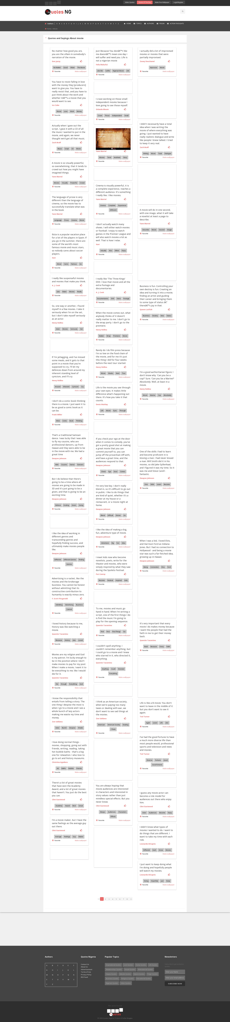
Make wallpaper (81, 71)
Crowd (82, 183)
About (59, 264)
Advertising (69, 605)
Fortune (158, 760)
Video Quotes (129, 2)
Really (79, 292)
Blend (103, 515)
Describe (146, 230)
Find (102, 631)
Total (160, 153)
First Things (116, 631)
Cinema (103, 205)
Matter (101, 336)
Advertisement (86, 969)
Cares (66, 264)
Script (67, 149)
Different (113, 210)
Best (74, 806)
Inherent (66, 387)
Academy (59, 806)
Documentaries (102, 298)
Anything (105, 669)
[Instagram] (55, 3)
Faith (168, 646)
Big (113, 543)
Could (113, 669)
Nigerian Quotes (112, 983)
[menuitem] (127, 23)
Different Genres (70, 560)
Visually (65, 183)
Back (146, 646)
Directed (121, 669)
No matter (57, 67)
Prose (66, 220)
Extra (119, 298)
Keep (168, 881)
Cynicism (75, 387)
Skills (152, 484)
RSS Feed (84, 977)
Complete (111, 205)
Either (117, 250)
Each (154, 850)
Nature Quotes (139, 974)
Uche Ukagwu (127, 1018)
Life (127, 71)
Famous (74, 264)
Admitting (59, 605)
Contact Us (85, 964)
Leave (155, 723)
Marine (152, 395)
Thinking (79, 421)
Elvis (163, 567)
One (146, 484)
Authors (150, 23)
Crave (100, 115)
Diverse (149, 760)
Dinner (118, 515)
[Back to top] (222, 1007)
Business (146, 316)
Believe (58, 505)
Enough (63, 684)
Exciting (66, 505)
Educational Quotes (144, 978)
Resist (59, 111)
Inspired (119, 580)
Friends (79, 768)
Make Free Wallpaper (162, 2)
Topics (139, 23)
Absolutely (167, 395)
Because (154, 646)
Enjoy (124, 250)
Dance (72, 464)
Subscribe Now (175, 983)
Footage (126, 298)
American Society (114, 725)
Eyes (115, 410)
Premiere (116, 336)
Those (107, 115)
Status (169, 316)
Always (102, 812)
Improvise (153, 67)
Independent (117, 115)
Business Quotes (112, 978)
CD (73, 149)
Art (58, 768)
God (81, 684)
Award (67, 806)
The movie (81, 67)
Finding (81, 560)
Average (58, 837)
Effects (113, 816)
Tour (123, 373)
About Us (84, 967)
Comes (122, 471)
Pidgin (161, 23)
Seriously (74, 329)
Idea (162, 316)
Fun (118, 543)
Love (65, 111)
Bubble (71, 768)
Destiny (155, 316)
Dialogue (168, 153)
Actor (58, 329)
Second (161, 230)
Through (123, 410)
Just (162, 881)
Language (58, 220)
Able (56, 464)
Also (110, 250)
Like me (100, 71)
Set (81, 329)
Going (81, 505)
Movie (162, 67)
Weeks (110, 373)
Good (65, 67)
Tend (109, 157)
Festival (110, 580)
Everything (113, 673)
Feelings (67, 837)
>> (131, 899)
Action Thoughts (177, 23)
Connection (154, 567)
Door (115, 471)
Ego (109, 471)
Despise (72, 728)
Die (57, 684)
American (101, 725)
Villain (72, 67)
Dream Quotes (130, 969)
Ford (169, 567)
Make (64, 292)
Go (81, 264)
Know (161, 850)
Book (71, 421)
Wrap (109, 336)
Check (103, 471)
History (67, 640)
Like (58, 292)
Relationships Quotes (114, 969)
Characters (122, 812)
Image (169, 230)
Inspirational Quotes (113, 965)
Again (148, 723)
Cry (82, 387)
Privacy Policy (86, 975)
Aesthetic (117, 157)
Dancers (80, 464)
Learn (159, 484)
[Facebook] (47, 3)
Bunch (64, 728)
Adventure (105, 543)
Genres (69, 564)
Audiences (112, 812)
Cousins (64, 464)
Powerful (73, 183)
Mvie (58, 421)
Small (126, 115)
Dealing (125, 725)
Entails (80, 728)
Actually (103, 250)
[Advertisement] (124, 13)
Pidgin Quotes (152, 974)
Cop (159, 395)
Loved (80, 640)
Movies (102, 157)
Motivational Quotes (145, 969)
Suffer (108, 71)
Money (79, 111)
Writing (145, 153)
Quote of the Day (145, 2)
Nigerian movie (118, 71)
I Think (113, 729)
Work (72, 111)
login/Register (178, 2)
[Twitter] (51, 3)
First (108, 631)
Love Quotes (128, 965)
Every (162, 646)
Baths (64, 768)
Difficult (110, 515)
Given (74, 505)
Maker (81, 837)
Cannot (69, 609)
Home (128, 23)
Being (146, 567)
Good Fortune (157, 765)
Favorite (57, 71)
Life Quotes (153, 965)
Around (57, 387)
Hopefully (154, 881)
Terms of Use (86, 972)
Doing (146, 881)
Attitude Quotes (125, 974)
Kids (126, 580)
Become (167, 484)
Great (81, 806)
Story (125, 157)
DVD (112, 298)
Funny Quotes (141, 965)
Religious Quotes (127, 978)
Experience (122, 205)
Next (117, 373)
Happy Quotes (111, 974)
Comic (65, 421)
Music (60, 149)
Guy (74, 837)
